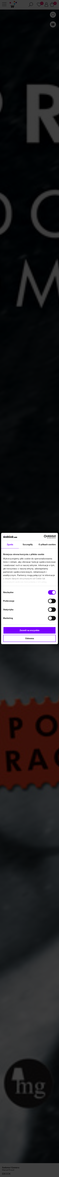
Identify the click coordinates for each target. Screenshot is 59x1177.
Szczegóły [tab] (28, 544)
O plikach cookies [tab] (47, 544)
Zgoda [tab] (10, 544)
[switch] (52, 601)
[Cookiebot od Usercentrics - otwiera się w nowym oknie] (44, 537)
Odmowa (29, 638)
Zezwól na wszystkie (29, 630)
